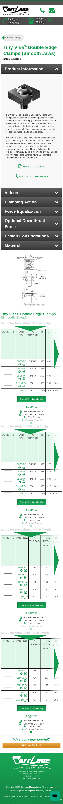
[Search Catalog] (50, 19)
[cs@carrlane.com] (51, 10)
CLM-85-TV (22, 582)
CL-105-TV (21, 383)
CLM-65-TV (22, 575)
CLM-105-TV (22, 589)
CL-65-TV (21, 368)
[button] (31, 192)
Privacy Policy (9, 796)
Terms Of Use (36, 796)
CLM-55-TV (22, 567)
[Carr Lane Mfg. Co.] (16, 10)
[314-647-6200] (42, 10)
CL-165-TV (21, 390)
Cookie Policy (22, 796)
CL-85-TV (21, 376)
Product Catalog (40, 20)
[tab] (31, 69)
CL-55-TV (21, 361)
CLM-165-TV (22, 597)
